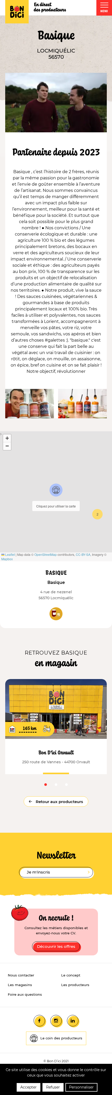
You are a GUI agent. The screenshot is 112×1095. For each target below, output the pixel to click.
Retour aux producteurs (59, 801)
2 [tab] (56, 784)
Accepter (28, 1087)
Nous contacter (21, 975)
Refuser (53, 1087)
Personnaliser (81, 1087)
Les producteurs (75, 985)
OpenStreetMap (45, 554)
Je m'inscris (38, 872)
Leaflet (9, 554)
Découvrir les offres (56, 946)
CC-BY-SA (83, 554)
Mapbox (7, 559)
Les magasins (20, 985)
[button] (56, 490)
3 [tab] (66, 784)
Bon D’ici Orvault (56, 752)
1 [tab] (45, 784)
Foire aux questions (25, 994)
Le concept (70, 975)
